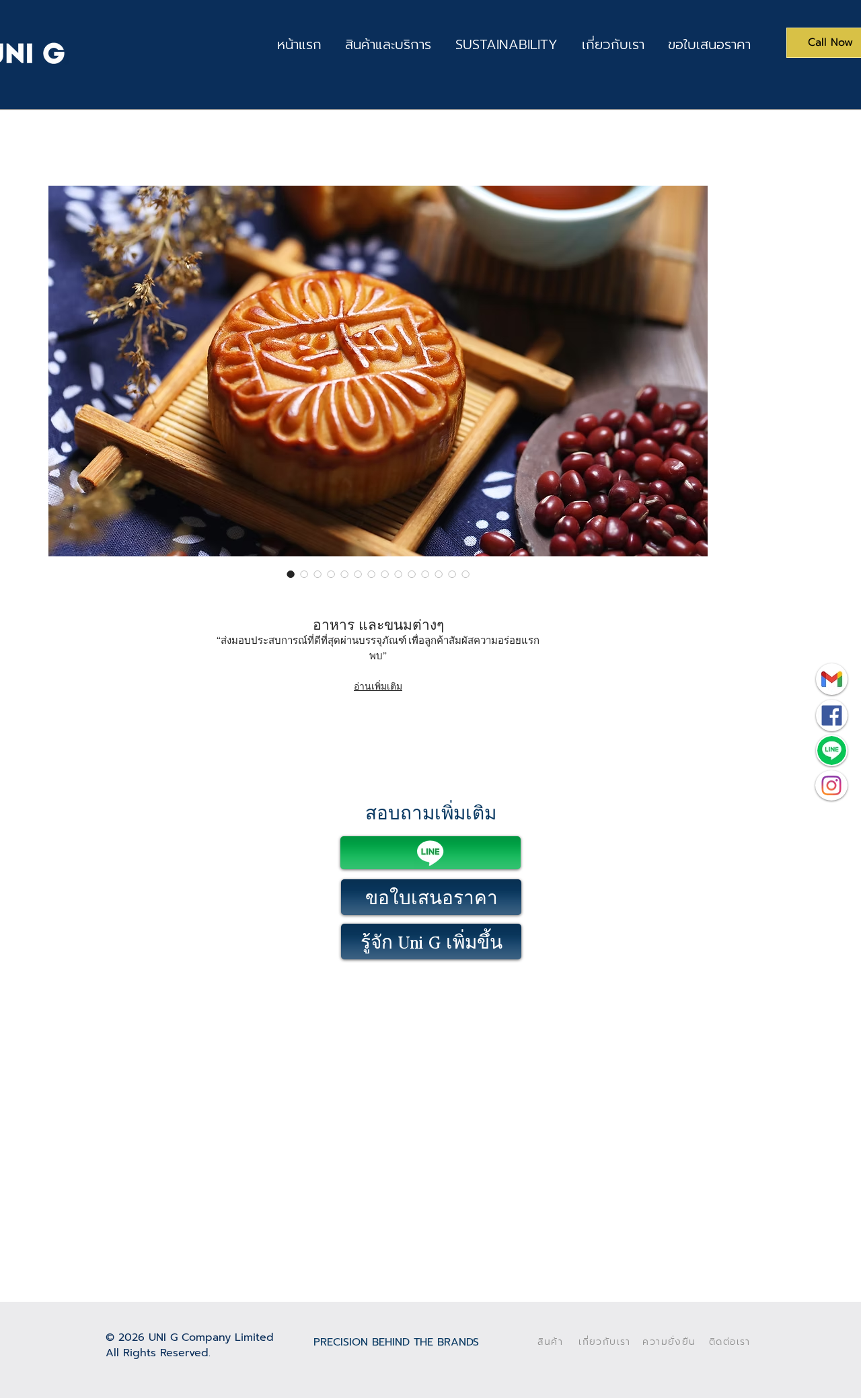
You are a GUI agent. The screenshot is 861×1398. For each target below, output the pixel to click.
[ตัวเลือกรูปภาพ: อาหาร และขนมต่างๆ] (290, 574)
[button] (388, 44)
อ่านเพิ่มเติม (378, 686)
